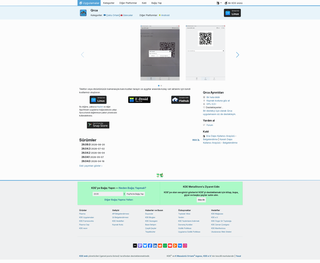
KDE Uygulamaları (86, 217)
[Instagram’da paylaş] (185, 244)
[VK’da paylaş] (180, 244)
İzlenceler (128, 15)
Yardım (181, 217)
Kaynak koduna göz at (218, 100)
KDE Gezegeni (151, 221)
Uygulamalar (89, 3)
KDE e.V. (214, 217)
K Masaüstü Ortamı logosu (188, 256)
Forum (209, 125)
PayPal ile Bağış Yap (135, 194)
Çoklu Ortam (112, 15)
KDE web (83, 256)
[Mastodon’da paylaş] (140, 244)
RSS (194, 140)
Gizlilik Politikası (184, 228)
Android (165, 15)
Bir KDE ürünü (235, 3)
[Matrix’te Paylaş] (135, 244)
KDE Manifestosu (218, 228)
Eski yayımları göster (90, 165)
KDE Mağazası (217, 214)
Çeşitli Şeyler (150, 228)
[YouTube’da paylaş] (170, 244)
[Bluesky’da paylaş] (145, 244)
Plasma (82, 214)
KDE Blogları (150, 217)
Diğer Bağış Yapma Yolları (118, 199)
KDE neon (83, 228)
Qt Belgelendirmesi (120, 217)
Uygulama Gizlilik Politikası (189, 232)
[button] (219, 3)
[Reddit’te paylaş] (160, 244)
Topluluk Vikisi (184, 214)
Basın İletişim (150, 225)
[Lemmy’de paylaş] (165, 244)
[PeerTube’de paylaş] (175, 244)
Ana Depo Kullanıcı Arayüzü (220, 136)
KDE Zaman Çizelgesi (220, 225)
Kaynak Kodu (117, 225)
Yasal (238, 256)
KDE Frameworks (86, 221)
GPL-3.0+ (211, 104)
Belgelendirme (210, 139)
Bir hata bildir (213, 97)
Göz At (201, 200)
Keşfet (100, 107)
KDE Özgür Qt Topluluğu (221, 221)
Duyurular (149, 214)
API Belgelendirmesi (120, 214)
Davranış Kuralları (185, 225)
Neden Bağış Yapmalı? (132, 187)
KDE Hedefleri (118, 221)
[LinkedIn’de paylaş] (155, 244)
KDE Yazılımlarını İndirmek (188, 221)
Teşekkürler (150, 232)
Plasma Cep (84, 225)
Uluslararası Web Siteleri (221, 232)
